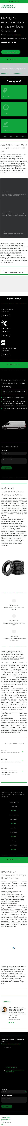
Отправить (6, 1106)
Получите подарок (11, 52)
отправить (6, 468)
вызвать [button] (13, 810)
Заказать (5, 315)
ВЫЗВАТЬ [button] (13, 823)
